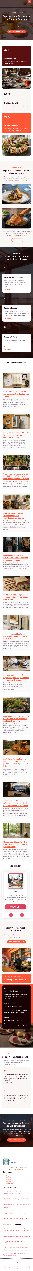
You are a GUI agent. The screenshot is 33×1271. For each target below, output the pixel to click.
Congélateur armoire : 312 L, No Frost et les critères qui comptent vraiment (16, 435)
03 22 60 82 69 (19, 1170)
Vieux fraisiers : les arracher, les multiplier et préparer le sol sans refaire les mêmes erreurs (16, 476)
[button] (16, 941)
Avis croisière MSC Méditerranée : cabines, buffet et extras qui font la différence (15, 803)
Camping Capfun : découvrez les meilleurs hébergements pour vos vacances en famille (16, 1229)
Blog (7, 1176)
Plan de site (9, 1183)
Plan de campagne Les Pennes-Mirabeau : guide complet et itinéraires (16, 1248)
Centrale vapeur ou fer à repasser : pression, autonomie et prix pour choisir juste (16, 677)
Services (8, 1181)
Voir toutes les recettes (15, 906)
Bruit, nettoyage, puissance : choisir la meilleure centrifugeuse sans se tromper (15, 515)
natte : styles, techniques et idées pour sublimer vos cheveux (15, 1242)
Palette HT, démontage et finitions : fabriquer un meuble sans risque (15, 597)
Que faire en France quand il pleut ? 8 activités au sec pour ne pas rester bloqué (15, 557)
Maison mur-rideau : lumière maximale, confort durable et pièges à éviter (15, 844)
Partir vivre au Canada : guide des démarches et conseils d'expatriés (17, 1254)
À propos (9, 1179)
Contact (8, 1178)
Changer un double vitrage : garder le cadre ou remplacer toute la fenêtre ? (15, 636)
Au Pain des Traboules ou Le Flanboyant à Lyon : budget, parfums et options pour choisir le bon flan (16, 762)
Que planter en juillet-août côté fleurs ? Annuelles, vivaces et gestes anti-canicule (16, 718)
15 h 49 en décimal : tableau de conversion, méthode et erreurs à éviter (16, 394)
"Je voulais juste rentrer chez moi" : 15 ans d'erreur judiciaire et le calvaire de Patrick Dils (17, 1235)
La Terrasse (6, 1168)
